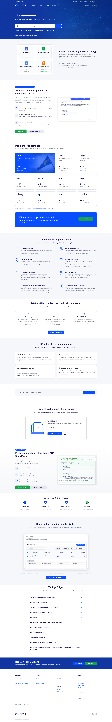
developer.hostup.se (35, 131)
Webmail (59, 689)
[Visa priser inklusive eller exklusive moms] (27, 704)
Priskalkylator (81, 685)
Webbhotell (18, 678)
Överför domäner (40, 683)
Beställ (95, 5)
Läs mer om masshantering (55, 577)
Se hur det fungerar (38, 487)
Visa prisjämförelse (85, 219)
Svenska (94, 1)
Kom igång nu (91, 663)
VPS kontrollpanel (61, 691)
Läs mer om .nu (62, 170)
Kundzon (80, 678)
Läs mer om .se (20, 170)
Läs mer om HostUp (55, 332)
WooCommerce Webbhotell (21, 683)
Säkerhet (80, 698)
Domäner (47, 5)
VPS (41, 5)
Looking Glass (60, 681)
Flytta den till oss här (32, 35)
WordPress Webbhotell (20, 681)
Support (86, 1)
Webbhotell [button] (33, 5)
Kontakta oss (78, 663)
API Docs (80, 687)
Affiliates (75, 1)
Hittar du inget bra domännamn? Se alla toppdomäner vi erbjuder (33, 208)
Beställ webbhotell (54, 433)
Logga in (87, 5)
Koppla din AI (21, 131)
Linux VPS (59, 678)
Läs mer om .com (83, 170)
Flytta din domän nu (22, 487)
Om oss (54, 5)
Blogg (81, 1)
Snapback (38, 681)
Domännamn (39, 678)
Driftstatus (80, 681)
